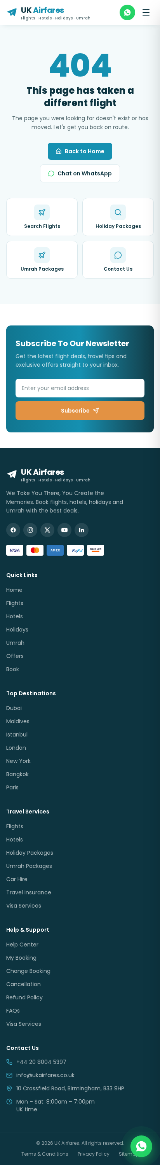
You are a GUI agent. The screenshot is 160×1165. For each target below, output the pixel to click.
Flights (14, 603)
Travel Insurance (28, 892)
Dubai (14, 708)
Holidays (17, 629)
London (16, 748)
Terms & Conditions (44, 1154)
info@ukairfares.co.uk (45, 1075)
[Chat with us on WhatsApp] (141, 1146)
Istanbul (17, 734)
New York (18, 761)
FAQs (13, 1011)
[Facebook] (13, 530)
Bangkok (17, 774)
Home (14, 590)
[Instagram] (30, 530)
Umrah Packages (29, 866)
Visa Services (23, 906)
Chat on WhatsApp (84, 173)
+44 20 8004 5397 (41, 1062)
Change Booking (28, 971)
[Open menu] (146, 12)
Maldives (18, 721)
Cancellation (23, 984)
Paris (12, 787)
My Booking (21, 958)
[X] (47, 530)
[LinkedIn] (82, 530)
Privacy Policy (94, 1154)
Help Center (22, 944)
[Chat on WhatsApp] (127, 12)
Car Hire (17, 879)
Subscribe (75, 411)
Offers (15, 656)
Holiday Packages (29, 853)
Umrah (15, 643)
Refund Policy (24, 997)
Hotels (14, 616)
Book (12, 669)
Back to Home (84, 151)
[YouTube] (64, 530)
